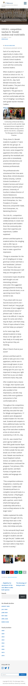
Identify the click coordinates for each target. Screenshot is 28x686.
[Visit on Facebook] (8, 668)
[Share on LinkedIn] (16, 572)
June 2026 (5, 612)
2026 (3, 630)
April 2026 (5, 619)
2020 (3, 649)
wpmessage (5, 39)
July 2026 (4, 609)
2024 (3, 637)
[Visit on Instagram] (3, 668)
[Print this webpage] (24, 572)
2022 (3, 643)
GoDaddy (22, 683)
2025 (3, 633)
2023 (3, 640)
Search (4, 593)
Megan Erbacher (10, 45)
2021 (3, 646)
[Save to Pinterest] (12, 572)
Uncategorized (12, 577)
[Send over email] (20, 572)
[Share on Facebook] (3, 572)
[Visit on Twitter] (6, 668)
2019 (3, 652)
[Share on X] (7, 572)
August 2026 (5, 606)
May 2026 (4, 615)
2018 (3, 655)
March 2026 (5, 622)
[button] (25, 3)
